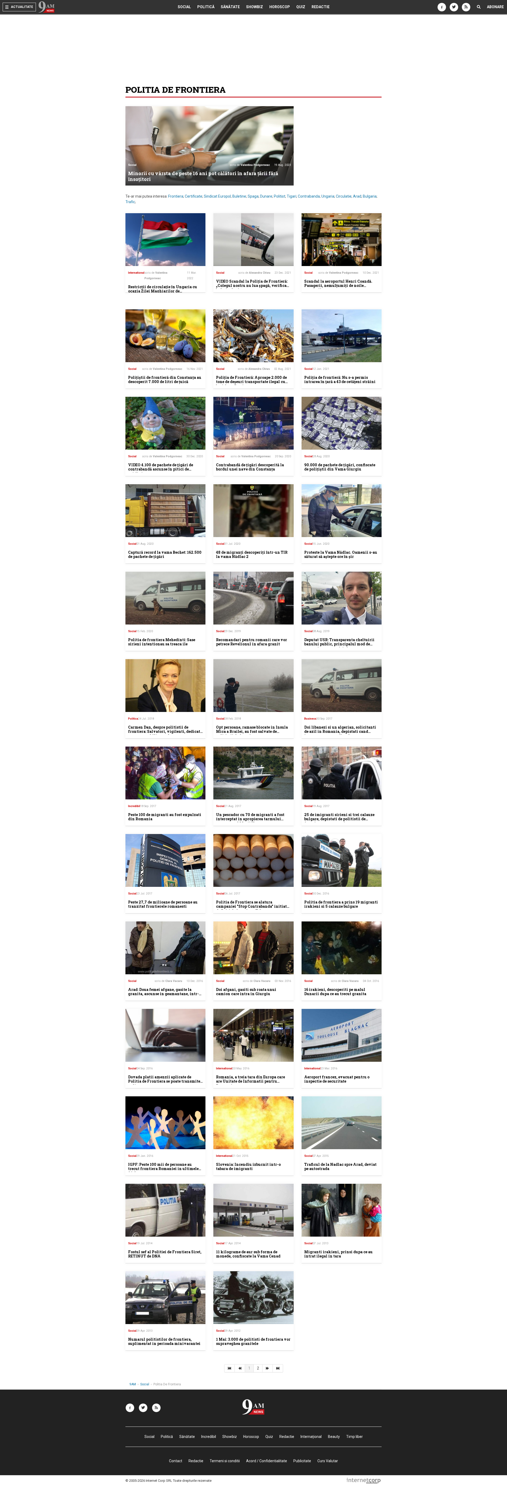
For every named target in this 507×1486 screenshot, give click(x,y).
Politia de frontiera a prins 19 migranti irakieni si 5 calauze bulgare (341, 904)
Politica (133, 718)
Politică (205, 7)
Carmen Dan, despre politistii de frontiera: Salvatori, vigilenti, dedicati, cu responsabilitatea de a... (165, 732)
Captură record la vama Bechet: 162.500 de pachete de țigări (164, 554)
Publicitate (302, 1461)
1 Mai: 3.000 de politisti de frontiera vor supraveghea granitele (253, 1341)
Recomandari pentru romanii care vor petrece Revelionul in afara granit (251, 642)
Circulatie (343, 196)
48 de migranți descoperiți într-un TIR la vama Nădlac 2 (252, 554)
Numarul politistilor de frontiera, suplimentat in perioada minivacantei (164, 1341)
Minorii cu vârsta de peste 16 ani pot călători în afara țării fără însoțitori (203, 176)
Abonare (495, 7)
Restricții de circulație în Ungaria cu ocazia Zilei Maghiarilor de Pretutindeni (162, 291)
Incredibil (134, 806)
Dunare (266, 196)
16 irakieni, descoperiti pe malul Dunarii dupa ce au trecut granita (335, 991)
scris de (250, 165)
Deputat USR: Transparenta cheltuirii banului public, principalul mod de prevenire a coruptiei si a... (339, 644)
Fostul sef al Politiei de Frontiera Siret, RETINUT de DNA (164, 1254)
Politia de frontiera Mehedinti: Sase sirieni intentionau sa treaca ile (161, 642)
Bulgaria (370, 196)
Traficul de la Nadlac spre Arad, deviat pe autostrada (340, 1166)
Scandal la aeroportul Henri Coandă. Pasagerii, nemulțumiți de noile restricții (338, 286)
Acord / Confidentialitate (266, 1461)
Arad (357, 196)
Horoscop (279, 7)
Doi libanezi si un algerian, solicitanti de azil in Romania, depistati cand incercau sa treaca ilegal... (340, 732)
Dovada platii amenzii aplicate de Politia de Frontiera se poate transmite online (164, 1081)
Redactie (321, 7)
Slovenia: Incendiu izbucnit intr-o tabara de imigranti (248, 1166)
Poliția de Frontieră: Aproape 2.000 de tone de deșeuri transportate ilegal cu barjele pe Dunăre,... (251, 382)
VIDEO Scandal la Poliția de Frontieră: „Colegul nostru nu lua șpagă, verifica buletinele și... (252, 286)
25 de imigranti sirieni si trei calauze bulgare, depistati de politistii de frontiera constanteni (339, 819)
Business (310, 718)
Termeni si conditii (225, 1461)
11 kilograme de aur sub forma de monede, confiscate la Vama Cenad (248, 1254)
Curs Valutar (327, 1461)
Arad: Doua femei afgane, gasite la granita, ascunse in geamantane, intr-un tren (163, 994)
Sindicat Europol (217, 196)
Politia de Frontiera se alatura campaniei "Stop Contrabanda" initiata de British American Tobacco (252, 907)
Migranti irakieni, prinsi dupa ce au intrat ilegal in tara (338, 1254)
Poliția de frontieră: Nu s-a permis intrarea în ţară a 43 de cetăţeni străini (339, 379)
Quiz (300, 7)
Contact (175, 1461)
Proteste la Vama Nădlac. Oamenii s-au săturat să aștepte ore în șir (340, 554)
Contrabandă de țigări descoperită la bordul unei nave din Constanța (250, 467)
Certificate (193, 196)
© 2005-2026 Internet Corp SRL (148, 1481)
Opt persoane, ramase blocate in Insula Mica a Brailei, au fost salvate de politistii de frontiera (252, 732)
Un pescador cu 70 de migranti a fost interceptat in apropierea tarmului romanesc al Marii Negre (250, 819)
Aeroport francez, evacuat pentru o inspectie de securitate (336, 1079)
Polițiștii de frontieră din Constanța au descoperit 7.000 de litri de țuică (164, 379)
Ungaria (327, 196)
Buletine (239, 196)
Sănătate (230, 7)
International (136, 272)
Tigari (291, 196)
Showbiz (254, 7)
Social (184, 7)
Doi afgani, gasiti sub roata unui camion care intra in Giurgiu (246, 991)
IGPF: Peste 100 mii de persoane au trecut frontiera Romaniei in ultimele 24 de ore (163, 1169)
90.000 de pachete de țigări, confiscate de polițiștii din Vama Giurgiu (339, 467)
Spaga (253, 196)
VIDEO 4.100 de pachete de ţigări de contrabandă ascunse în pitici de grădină (160, 469)
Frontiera (175, 196)
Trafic (130, 202)
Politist (279, 196)
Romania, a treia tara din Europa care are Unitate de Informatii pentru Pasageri (250, 1081)
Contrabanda (309, 196)
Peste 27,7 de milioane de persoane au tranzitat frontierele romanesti (163, 904)
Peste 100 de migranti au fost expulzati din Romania (164, 817)
